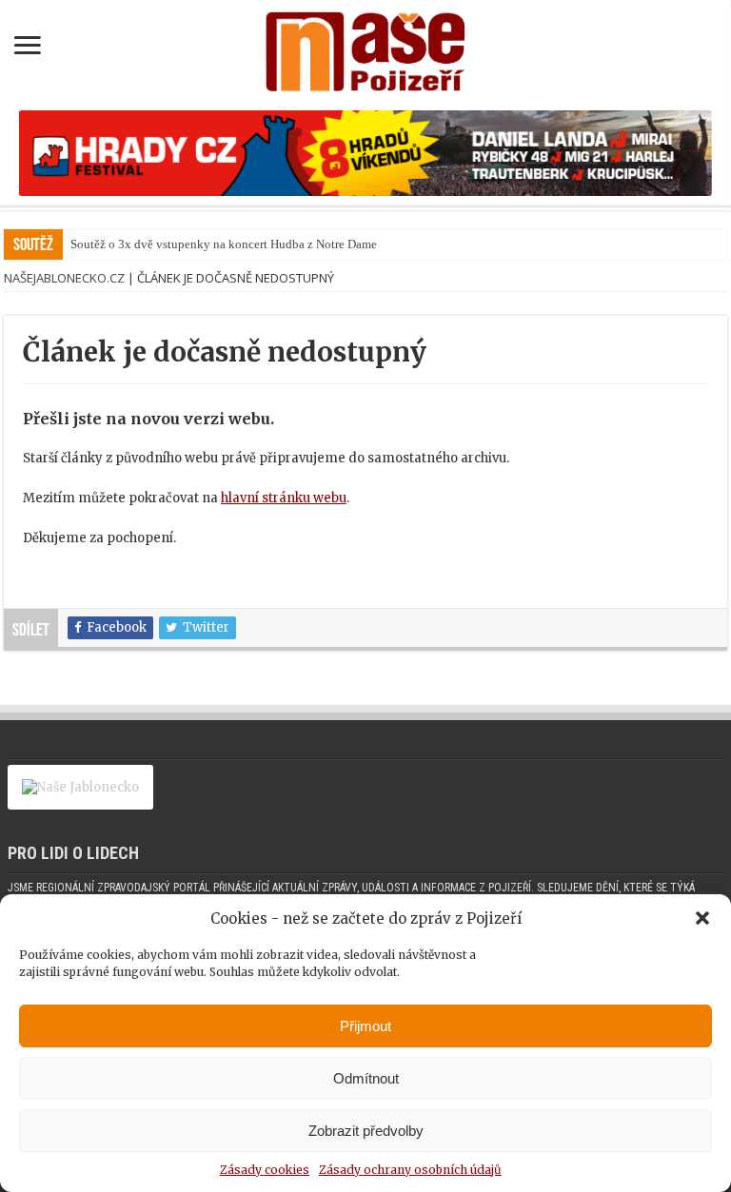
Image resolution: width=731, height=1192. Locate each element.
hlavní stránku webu (283, 498)
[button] (702, 918)
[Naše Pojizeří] (365, 47)
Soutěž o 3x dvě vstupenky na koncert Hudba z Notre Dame (223, 244)
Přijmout (365, 1026)
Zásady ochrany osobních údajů (410, 1170)
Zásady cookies (264, 1170)
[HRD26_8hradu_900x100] (365, 153)
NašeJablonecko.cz (64, 277)
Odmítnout (366, 1078)
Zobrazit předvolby (366, 1131)
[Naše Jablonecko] (80, 796)
